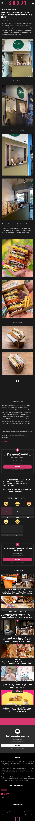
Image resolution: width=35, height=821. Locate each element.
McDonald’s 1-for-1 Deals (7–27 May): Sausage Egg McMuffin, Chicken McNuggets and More (17, 709)
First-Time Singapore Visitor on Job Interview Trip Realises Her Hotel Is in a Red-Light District (17, 685)
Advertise (20, 814)
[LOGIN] (33, 3)
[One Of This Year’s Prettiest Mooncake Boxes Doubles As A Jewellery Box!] (17, 651)
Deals (15, 659)
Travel (24, 589)
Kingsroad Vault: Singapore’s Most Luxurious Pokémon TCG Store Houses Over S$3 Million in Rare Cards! (17, 639)
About (4, 814)
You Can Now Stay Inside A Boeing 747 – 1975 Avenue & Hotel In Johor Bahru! (17, 593)
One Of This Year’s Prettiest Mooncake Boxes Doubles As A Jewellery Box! (17, 663)
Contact (14, 814)
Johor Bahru (12, 589)
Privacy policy (29, 814)
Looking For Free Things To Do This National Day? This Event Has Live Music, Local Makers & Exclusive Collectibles (17, 615)
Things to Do (22, 611)
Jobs (8, 814)
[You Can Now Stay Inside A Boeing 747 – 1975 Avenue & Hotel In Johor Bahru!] (17, 581)
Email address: (17, 460)
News (19, 589)
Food (20, 659)
